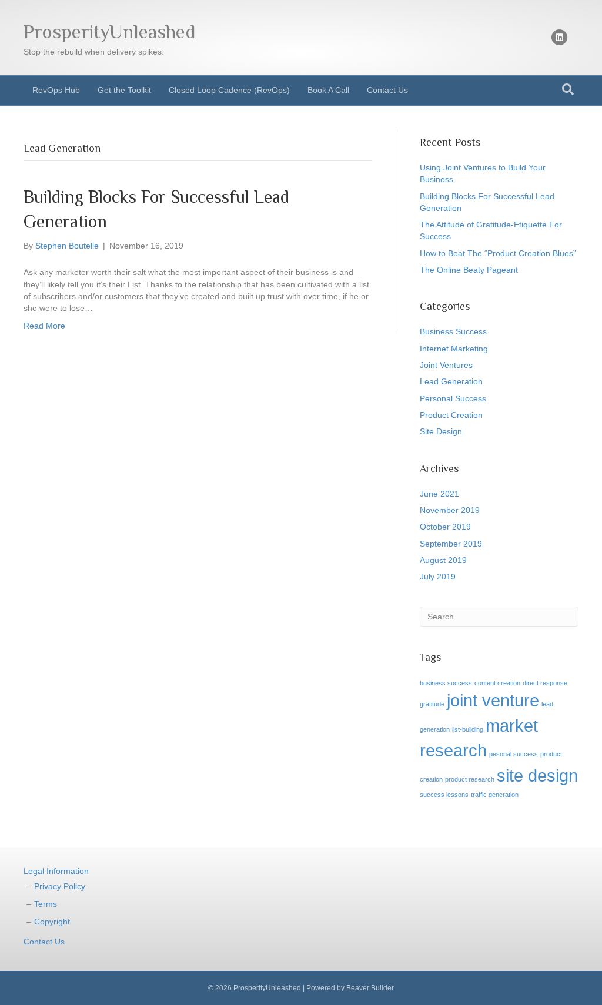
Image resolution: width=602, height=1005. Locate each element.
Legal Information (56, 871)
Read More (44, 325)
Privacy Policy (59, 886)
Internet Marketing (454, 348)
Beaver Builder (370, 988)
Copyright (52, 921)
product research (469, 779)
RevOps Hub (56, 90)
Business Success (453, 331)
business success (446, 682)
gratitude (432, 704)
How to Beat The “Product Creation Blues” (498, 253)
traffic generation (495, 794)
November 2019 (450, 510)
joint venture (493, 700)
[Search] (567, 89)
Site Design (441, 431)
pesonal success (513, 754)
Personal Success (453, 398)
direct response (545, 682)
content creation (497, 682)
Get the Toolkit (124, 90)
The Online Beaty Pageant (469, 269)
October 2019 (445, 526)
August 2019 (443, 560)
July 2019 (438, 576)
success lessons (444, 794)
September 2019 (451, 543)
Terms (45, 904)
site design (537, 775)
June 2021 (439, 493)
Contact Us (387, 90)
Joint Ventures (446, 365)
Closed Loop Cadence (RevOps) (229, 90)
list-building (467, 729)
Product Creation (451, 415)
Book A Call (328, 90)
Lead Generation (451, 381)
